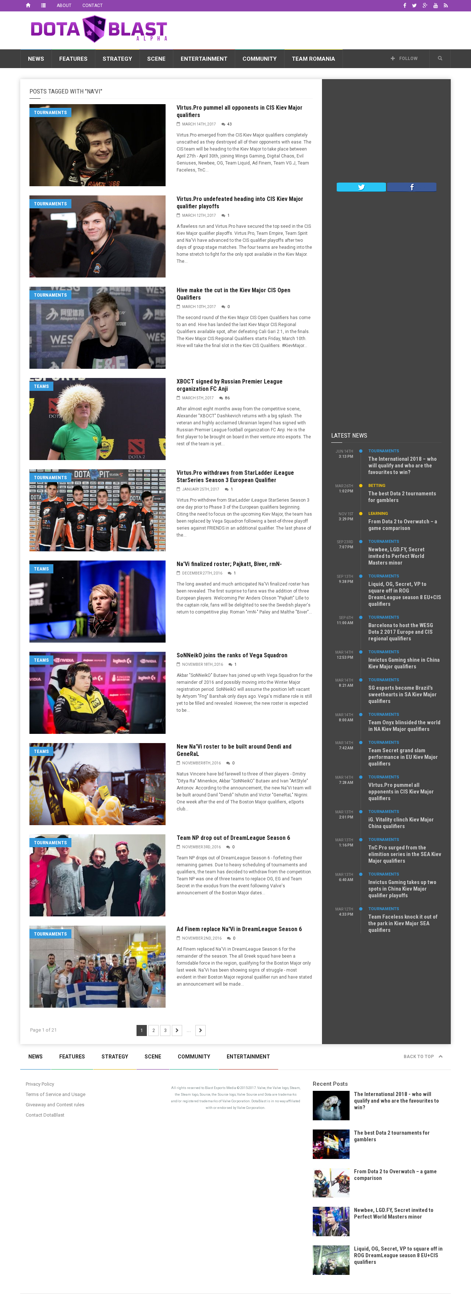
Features (73, 59)
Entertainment (204, 59)
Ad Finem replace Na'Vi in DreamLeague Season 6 (239, 929)
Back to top (419, 1056)
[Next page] (177, 1030)
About (64, 5)
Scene (156, 59)
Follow (408, 58)
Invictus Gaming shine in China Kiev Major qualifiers (404, 663)
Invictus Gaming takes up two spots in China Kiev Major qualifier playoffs (402, 889)
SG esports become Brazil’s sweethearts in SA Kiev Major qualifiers (402, 694)
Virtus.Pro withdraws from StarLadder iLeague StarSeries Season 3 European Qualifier (235, 476)
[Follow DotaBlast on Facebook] (411, 187)
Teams (41, 386)
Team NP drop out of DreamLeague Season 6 (233, 837)
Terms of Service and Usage (55, 1094)
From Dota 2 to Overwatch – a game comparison (402, 524)
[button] (440, 58)
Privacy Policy (40, 1084)
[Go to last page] (200, 1030)
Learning (378, 513)
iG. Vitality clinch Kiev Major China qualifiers (401, 823)
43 (229, 124)
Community (259, 59)
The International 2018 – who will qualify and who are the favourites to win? (402, 465)
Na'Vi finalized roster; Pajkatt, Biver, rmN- (229, 564)
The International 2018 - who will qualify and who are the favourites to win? (396, 1101)
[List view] (43, 5)
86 (227, 398)
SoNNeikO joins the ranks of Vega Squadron (232, 655)
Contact (92, 5)
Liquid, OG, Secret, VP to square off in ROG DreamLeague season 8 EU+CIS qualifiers (404, 594)
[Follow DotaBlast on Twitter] (361, 187)
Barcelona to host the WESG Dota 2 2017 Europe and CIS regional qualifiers (400, 632)
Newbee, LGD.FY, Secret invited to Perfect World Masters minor (396, 556)
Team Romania (313, 59)
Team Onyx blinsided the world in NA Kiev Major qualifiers (404, 725)
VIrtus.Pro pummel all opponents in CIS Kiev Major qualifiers (401, 792)
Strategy (117, 59)
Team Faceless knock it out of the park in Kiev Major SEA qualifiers (403, 923)
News (36, 59)
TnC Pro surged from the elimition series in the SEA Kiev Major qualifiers (404, 854)
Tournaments (50, 112)
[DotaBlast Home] (28, 5)
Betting (376, 485)
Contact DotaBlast (45, 1115)
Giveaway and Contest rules (55, 1104)
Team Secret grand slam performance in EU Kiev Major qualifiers (403, 757)
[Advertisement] (317, 29)
